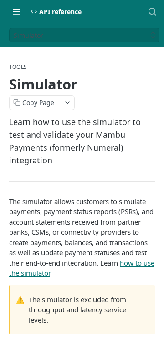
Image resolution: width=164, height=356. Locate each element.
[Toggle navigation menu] (16, 11)
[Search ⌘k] (152, 11)
